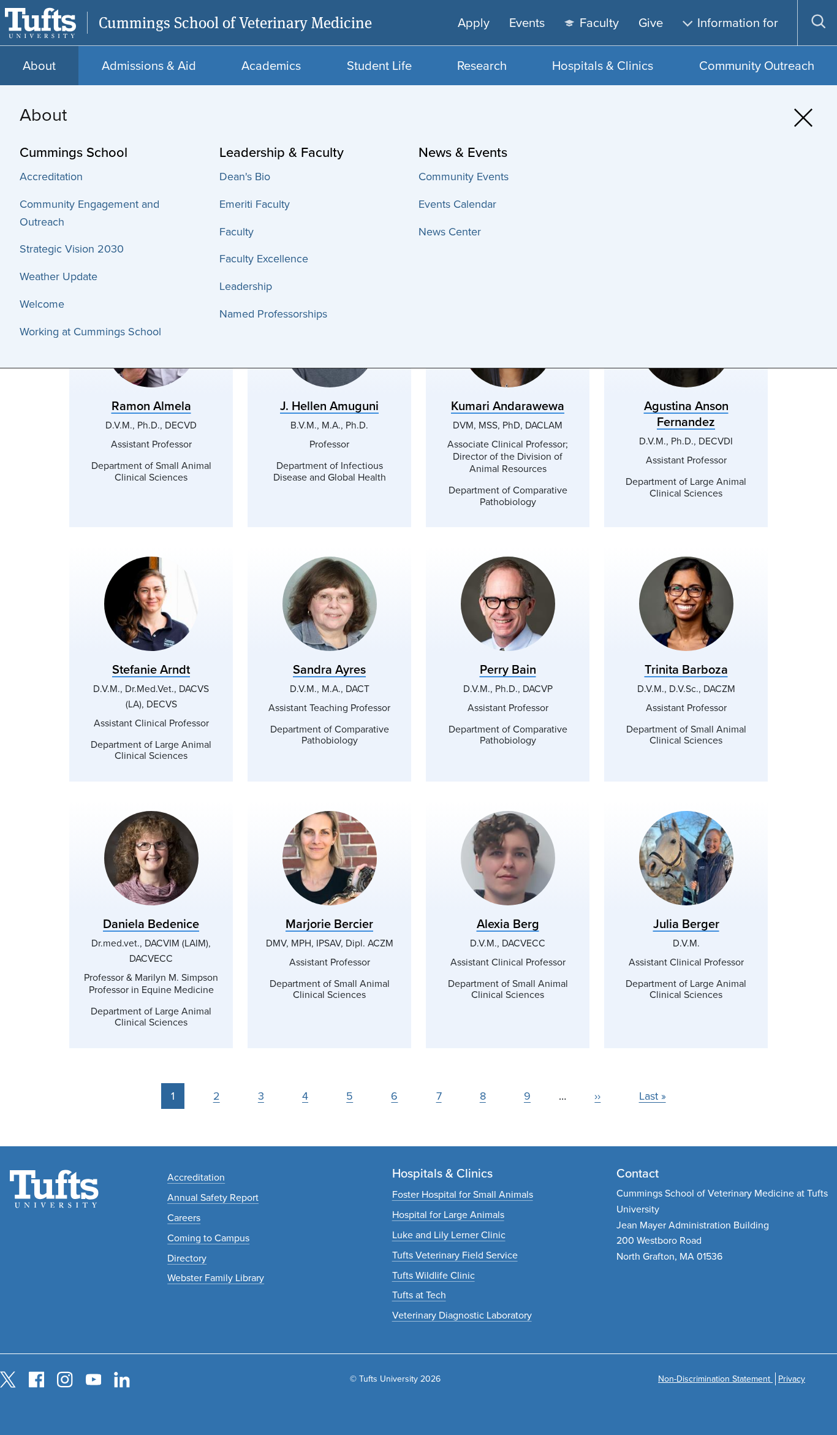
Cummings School (73, 152)
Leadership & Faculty (281, 152)
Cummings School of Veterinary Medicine (235, 23)
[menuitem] (113, 177)
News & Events (462, 152)
